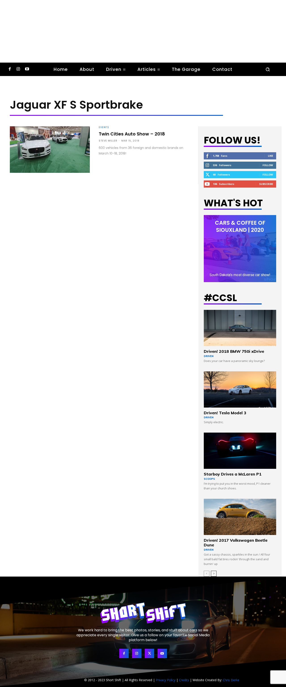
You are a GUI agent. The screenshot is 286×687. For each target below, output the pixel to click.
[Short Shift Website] (143, 613)
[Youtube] (27, 69)
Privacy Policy (165, 680)
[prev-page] (206, 574)
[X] (149, 653)
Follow (268, 165)
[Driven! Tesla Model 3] (240, 389)
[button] (267, 69)
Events (104, 127)
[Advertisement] (143, 31)
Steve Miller (108, 140)
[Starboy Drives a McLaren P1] (240, 451)
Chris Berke (231, 680)
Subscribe (266, 184)
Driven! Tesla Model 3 (225, 412)
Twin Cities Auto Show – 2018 (132, 134)
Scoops (209, 478)
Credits (184, 680)
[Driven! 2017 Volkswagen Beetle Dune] (240, 517)
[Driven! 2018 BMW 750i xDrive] (240, 328)
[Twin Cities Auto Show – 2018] (50, 149)
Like (270, 155)
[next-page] (214, 574)
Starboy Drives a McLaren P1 (232, 474)
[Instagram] (18, 69)
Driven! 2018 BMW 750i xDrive (234, 351)
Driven (208, 356)
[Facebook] (9, 69)
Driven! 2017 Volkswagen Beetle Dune (235, 543)
